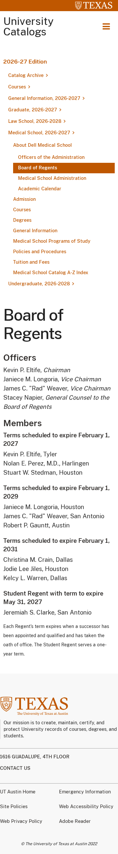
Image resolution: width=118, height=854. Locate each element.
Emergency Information (85, 791)
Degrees (22, 220)
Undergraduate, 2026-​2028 (39, 283)
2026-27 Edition (25, 61)
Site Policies (14, 806)
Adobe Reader (75, 821)
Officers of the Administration (51, 157)
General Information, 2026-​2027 (44, 98)
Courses (17, 86)
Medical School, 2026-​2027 (39, 132)
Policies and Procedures (39, 251)
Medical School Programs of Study (51, 241)
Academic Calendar (39, 188)
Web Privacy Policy (21, 821)
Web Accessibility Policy (86, 806)
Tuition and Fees (31, 262)
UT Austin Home (17, 791)
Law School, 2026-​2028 (34, 121)
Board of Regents (37, 167)
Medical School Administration (52, 178)
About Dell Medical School (42, 145)
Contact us (15, 768)
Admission (24, 199)
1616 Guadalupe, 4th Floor (34, 756)
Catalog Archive (26, 75)
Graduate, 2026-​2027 (32, 109)
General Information (35, 230)
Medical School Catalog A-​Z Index (50, 272)
